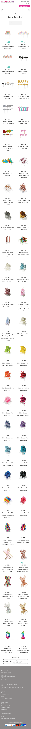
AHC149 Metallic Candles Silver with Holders (7, 227)
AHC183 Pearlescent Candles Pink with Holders (8, 305)
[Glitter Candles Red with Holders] (23, 375)
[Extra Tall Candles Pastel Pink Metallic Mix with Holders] (7, 554)
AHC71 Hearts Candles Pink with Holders (23, 513)
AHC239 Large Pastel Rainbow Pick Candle (8, 46)
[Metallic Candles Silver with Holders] (7, 214)
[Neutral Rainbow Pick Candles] (7, 58)
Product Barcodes (5, 717)
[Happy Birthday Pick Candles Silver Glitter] (7, 108)
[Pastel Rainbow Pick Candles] (23, 33)
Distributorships (5, 693)
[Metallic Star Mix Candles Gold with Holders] (7, 187)
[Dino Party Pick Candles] (7, 160)
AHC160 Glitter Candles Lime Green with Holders (8, 363)
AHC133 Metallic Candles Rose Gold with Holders (23, 200)
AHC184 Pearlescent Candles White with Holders (8, 280)
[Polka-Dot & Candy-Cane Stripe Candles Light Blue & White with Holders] (7, 321)
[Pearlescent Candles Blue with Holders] (23, 267)
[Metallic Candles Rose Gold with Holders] (23, 187)
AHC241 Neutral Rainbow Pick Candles (8, 71)
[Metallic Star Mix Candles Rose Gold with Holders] (23, 160)
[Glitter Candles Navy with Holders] (7, 475)
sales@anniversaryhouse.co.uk (13, 687)
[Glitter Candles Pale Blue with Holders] (7, 450)
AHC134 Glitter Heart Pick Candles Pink (23, 146)
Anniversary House (19, 722)
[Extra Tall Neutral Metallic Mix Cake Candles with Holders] (23, 554)
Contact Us (4, 715)
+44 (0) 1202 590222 (10, 685)
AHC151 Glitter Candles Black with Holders (23, 488)
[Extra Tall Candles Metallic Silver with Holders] (7, 608)
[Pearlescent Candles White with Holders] (7, 267)
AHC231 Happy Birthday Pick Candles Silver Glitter (8, 121)
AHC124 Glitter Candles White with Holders (23, 334)
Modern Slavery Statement (8, 718)
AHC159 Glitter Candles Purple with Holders (23, 438)
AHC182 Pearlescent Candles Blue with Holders (23, 280)
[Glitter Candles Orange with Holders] (7, 375)
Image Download (5, 705)
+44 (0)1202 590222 (23, 2)
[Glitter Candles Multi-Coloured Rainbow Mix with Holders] (7, 500)
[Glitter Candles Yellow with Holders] (23, 350)
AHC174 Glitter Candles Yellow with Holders (23, 363)
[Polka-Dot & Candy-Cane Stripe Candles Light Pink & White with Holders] (23, 292)
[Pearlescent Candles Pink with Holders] (7, 292)
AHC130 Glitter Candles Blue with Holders (23, 463)
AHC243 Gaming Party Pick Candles (23, 71)
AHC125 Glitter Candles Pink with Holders (7, 413)
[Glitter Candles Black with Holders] (23, 475)
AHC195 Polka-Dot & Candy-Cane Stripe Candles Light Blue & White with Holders (7, 336)
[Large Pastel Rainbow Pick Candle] (7, 33)
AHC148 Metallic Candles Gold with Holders (23, 227)
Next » (17, 657)
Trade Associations (6, 713)
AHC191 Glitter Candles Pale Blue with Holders (7, 463)
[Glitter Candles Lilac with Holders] (7, 425)
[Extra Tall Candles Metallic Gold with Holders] (23, 608)
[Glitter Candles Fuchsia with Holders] (23, 400)
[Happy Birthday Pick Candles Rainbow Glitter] (7, 133)
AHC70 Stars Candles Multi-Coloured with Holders (23, 540)
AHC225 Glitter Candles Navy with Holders (8, 488)
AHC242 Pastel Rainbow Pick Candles (23, 46)
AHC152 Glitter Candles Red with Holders (23, 388)
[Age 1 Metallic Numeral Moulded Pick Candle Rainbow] (23, 635)
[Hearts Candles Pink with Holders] (23, 500)
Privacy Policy (5, 702)
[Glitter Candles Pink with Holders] (7, 400)
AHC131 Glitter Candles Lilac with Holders (7, 438)
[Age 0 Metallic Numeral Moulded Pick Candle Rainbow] (7, 635)
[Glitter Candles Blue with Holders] (23, 450)
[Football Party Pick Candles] (7, 83)
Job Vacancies (5, 694)
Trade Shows (4, 704)
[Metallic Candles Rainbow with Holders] (23, 239)
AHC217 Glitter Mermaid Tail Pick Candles (23, 121)
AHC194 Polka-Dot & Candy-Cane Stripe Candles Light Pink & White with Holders (23, 307)
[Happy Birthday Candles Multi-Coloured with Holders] (7, 527)
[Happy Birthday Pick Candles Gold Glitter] (23, 83)
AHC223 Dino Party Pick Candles (7, 173)
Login (27, 4)
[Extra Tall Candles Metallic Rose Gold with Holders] (23, 581)
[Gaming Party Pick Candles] (23, 58)
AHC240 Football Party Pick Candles (7, 96)
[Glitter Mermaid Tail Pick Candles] (23, 108)
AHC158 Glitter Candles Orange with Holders (7, 388)
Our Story (3, 691)
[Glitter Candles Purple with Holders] (23, 425)
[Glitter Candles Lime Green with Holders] (7, 350)
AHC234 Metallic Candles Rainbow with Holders (23, 252)
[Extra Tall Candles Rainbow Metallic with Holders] (7, 581)
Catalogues (4, 709)
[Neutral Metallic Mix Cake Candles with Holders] (7, 239)
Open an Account (5, 707)
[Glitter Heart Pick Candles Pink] (23, 133)
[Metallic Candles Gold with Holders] (23, 214)
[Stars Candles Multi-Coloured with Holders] (23, 527)
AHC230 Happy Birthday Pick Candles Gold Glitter (23, 96)
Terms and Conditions (6, 698)
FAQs (2, 696)
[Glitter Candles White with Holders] (23, 321)
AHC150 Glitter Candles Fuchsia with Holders (23, 413)
